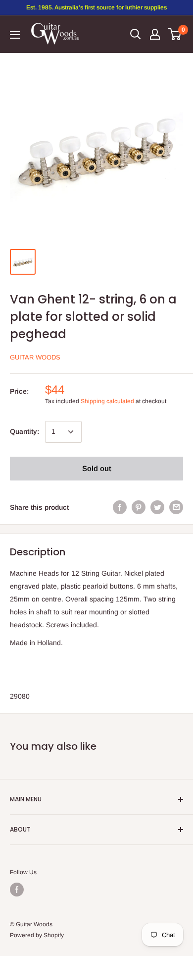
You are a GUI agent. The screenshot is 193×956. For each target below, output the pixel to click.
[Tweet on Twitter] (157, 507)
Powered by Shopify (37, 935)
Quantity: (24, 431)
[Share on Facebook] (120, 507)
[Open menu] (15, 35)
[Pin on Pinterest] (138, 507)
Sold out (96, 468)
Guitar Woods (35, 357)
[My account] (155, 34)
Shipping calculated (107, 401)
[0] (175, 34)
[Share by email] (176, 507)
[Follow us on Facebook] (17, 889)
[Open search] (135, 34)
